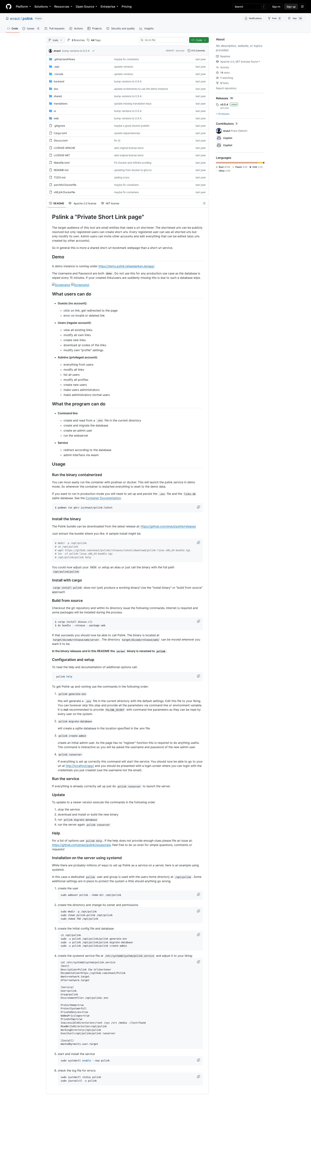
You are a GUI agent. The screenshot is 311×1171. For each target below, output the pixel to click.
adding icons (121, 177)
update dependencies (127, 133)
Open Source (85, 6)
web (56, 118)
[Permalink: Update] (49, 794)
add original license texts (128, 147)
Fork (276, 18)
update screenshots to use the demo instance (141, 88)
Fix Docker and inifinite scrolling (132, 162)
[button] (198, 507)
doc (56, 88)
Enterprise (108, 6)
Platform (22, 6)
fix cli (117, 140)
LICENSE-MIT (62, 155)
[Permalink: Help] (49, 833)
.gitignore (59, 125)
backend (59, 81)
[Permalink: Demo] (49, 256)
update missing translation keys (132, 103)
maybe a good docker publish (131, 125)
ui (55, 110)
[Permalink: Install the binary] (49, 519)
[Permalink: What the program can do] (49, 403)
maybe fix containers (126, 59)
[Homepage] (9, 6)
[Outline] (204, 203)
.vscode (58, 73)
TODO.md (60, 177)
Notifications (255, 18)
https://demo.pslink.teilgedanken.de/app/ (126, 266)
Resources (61, 6)
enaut (15, 18)
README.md (61, 170)
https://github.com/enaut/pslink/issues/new (81, 845)
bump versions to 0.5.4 (75, 50)
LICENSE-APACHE (64, 147)
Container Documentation (103, 498)
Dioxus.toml (60, 140)
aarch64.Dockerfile (65, 184)
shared (58, 96)
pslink (27, 18)
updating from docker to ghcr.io (133, 170)
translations (60, 103)
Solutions (41, 6)
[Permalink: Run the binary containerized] (49, 474)
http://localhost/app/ (80, 766)
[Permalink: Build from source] (49, 600)
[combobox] (165, 40)
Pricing (127, 6)
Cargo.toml (60, 133)
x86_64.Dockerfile (64, 192)
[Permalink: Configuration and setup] (49, 659)
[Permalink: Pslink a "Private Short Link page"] (49, 216)
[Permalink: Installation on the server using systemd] (49, 858)
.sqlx (56, 66)
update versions (123, 66)
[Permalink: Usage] (49, 463)
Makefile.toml (61, 162)
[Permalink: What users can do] (49, 293)
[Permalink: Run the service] (49, 778)
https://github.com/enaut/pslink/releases (168, 526)
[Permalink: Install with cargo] (49, 580)
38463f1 (170, 50)
